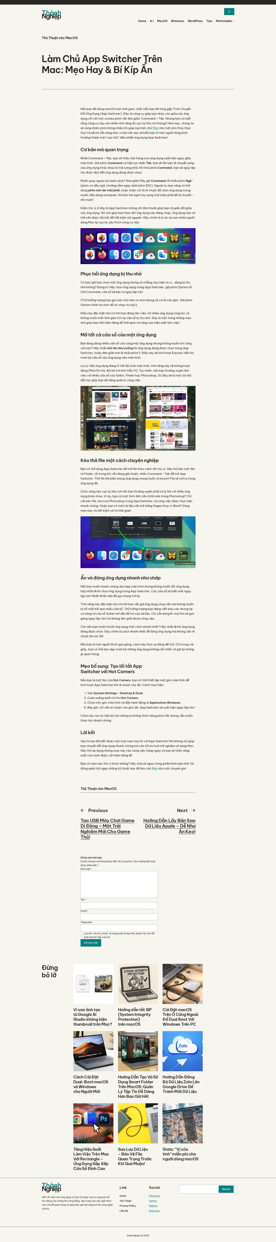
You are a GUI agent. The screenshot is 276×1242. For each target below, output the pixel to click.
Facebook (154, 1195)
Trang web (86, 922)
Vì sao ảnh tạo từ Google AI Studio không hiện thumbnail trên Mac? (92, 1017)
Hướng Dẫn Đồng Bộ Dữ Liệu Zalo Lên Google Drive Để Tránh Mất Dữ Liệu (181, 1084)
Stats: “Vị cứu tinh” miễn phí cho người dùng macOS (180, 1154)
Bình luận (86, 869)
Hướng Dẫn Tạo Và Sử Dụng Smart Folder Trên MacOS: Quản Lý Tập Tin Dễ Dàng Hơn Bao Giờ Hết (138, 1087)
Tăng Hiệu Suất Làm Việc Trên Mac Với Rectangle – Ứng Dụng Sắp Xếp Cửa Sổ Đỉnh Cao (91, 1159)
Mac (156, 128)
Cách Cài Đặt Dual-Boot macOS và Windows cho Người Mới (90, 1084)
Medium (153, 1205)
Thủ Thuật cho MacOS (60, 38)
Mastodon (154, 1210)
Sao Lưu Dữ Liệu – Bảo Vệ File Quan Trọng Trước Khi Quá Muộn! (135, 1156)
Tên (83, 899)
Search (226, 1189)
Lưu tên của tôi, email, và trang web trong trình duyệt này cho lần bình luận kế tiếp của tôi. (119, 935)
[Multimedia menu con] (233, 21)
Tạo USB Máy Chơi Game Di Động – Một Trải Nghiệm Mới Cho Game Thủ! (107, 829)
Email (84, 911)
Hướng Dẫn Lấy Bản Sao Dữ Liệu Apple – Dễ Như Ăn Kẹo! (169, 826)
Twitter (153, 1200)
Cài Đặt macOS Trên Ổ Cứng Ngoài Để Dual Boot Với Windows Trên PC (180, 1017)
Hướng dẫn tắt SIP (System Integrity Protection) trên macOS (135, 1017)
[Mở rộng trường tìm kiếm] (229, 11)
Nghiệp (51, 16)
